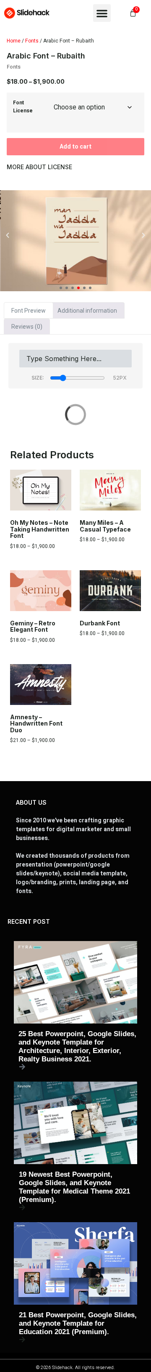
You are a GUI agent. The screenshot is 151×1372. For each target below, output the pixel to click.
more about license (39, 166)
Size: (37, 378)
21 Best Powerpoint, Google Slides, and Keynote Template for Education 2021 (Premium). (78, 1323)
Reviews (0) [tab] (26, 326)
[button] (102, 13)
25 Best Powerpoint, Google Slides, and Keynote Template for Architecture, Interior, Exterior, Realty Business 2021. (77, 1046)
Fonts (32, 41)
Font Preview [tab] (28, 310)
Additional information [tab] (87, 310)
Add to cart (75, 146)
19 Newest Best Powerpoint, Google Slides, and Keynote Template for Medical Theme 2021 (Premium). (74, 1187)
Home (14, 41)
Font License (23, 106)
